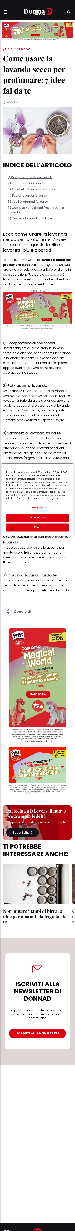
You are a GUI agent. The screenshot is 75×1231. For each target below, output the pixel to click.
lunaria (45, 363)
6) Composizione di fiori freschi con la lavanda (36, 210)
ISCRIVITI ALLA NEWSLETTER (37, 1033)
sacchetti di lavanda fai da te (26, 438)
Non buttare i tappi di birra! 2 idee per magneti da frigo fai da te (35, 916)
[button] (5, 12)
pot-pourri (50, 396)
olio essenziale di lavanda (50, 405)
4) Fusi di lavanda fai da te (27, 195)
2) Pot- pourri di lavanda (26, 183)
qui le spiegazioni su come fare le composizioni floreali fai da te (34, 557)
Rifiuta (38, 527)
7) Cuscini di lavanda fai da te (30, 218)
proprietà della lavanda (50, 590)
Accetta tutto (37, 517)
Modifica (37, 507)
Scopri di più (22, 832)
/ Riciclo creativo (17, 49)
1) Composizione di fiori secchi (30, 177)
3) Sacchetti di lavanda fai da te (32, 189)
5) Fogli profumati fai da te (28, 201)
